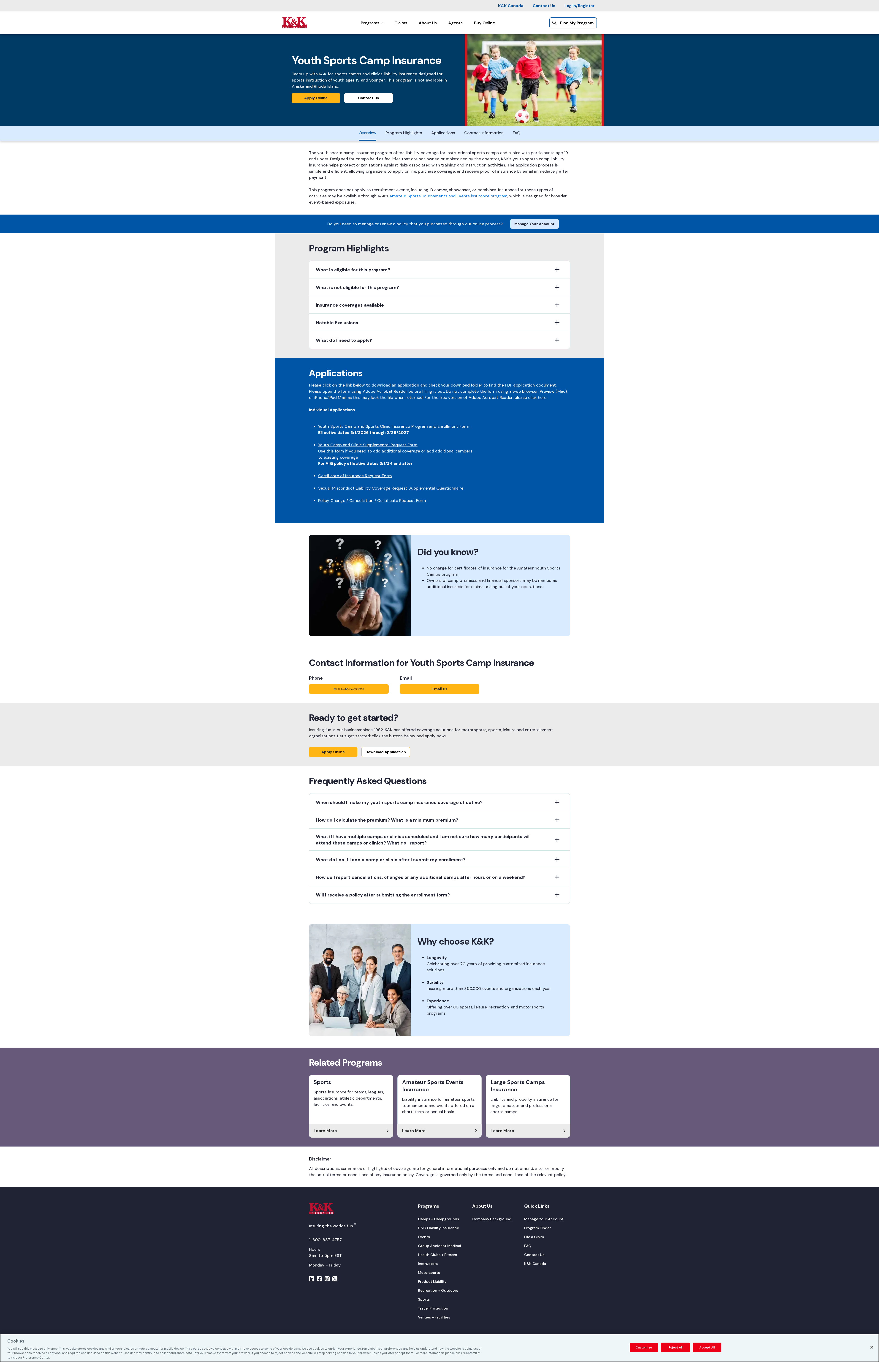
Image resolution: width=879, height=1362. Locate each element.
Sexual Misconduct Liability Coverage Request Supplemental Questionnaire (390, 488)
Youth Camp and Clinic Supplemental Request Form (368, 445)
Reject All (675, 1347)
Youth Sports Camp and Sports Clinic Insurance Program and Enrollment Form (393, 426)
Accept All (707, 1347)
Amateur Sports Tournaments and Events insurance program (448, 196)
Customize (644, 1347)
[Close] (872, 1347)
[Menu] (311, 1279)
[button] (439, 269)
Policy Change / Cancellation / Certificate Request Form (372, 500)
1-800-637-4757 (325, 1239)
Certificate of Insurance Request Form (355, 476)
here (542, 397)
